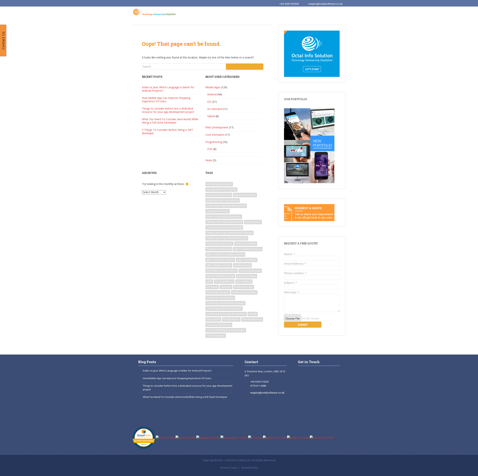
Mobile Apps (212, 87)
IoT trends (212, 286)
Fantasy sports (253, 222)
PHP (209, 149)
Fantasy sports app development (224, 227)
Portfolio (314, 12)
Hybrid (211, 116)
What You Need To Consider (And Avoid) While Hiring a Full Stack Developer (170, 120)
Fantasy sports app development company (229, 232)
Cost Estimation (215, 134)
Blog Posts (147, 362)
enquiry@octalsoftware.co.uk (325, 3)
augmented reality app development (226, 205)
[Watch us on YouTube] (321, 393)
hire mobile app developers (221, 270)
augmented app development (222, 200)
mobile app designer (218, 292)
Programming (213, 142)
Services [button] (227, 12)
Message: (291, 292)
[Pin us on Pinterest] (323, 410)
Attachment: (292, 314)
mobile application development (224, 308)
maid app (226, 286)
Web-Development (216, 127)
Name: (289, 254)
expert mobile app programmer (224, 216)
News (208, 160)
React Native (213, 319)
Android (212, 94)
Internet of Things (246, 276)
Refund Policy (249, 467)
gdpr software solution (219, 265)
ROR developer (231, 319)
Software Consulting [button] (284, 12)
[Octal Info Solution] (155, 12)
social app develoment (219, 324)
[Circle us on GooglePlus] (321, 376)
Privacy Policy (229, 467)
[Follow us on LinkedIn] (307, 410)
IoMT (209, 281)
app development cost (219, 194)
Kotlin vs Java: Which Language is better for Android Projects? (168, 88)
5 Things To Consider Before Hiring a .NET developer (167, 131)
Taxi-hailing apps (216, 335)
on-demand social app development (226, 314)
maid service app (244, 286)
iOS (209, 101)
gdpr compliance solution (220, 259)
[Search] (244, 66)
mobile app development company (225, 303)
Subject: (290, 282)
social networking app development (226, 330)
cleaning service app (217, 211)
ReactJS (252, 314)
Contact (251, 362)
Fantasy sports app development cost (227, 238)
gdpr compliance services (247, 249)
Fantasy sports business (219, 243)
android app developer (219, 184)
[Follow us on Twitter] (307, 393)
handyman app (242, 265)
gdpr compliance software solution (225, 254)
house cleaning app (250, 270)
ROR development (252, 319)
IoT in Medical (244, 281)
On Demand (214, 109)
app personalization (245, 194)
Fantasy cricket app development (224, 222)
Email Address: (295, 263)
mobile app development (220, 297)
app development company (221, 189)
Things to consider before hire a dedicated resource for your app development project (168, 110)
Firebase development (219, 249)
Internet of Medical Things (220, 276)
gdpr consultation (246, 259)
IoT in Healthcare (224, 281)
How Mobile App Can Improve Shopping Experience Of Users (166, 99)
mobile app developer (244, 292)
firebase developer (245, 243)
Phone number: (295, 273)
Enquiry (334, 12)
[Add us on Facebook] (305, 376)
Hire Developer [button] (251, 12)
